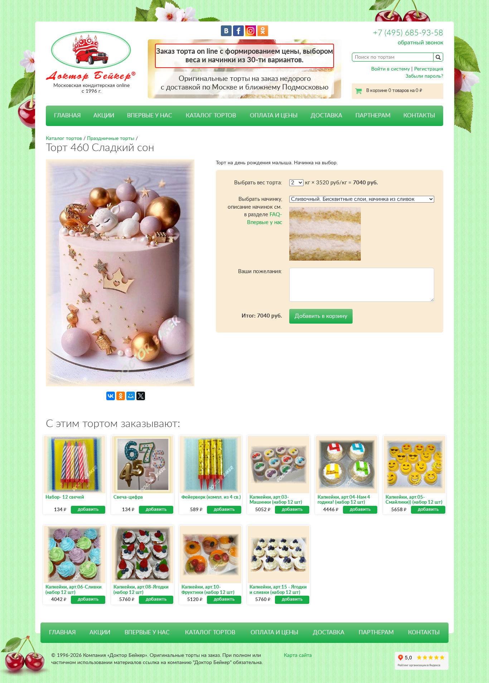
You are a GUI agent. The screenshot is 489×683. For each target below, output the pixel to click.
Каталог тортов (64, 138)
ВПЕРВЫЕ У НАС (149, 115)
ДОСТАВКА (326, 115)
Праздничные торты (110, 138)
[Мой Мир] (130, 396)
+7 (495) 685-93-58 (408, 33)
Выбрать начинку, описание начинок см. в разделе (255, 211)
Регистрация (428, 69)
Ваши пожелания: (260, 271)
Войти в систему (390, 69)
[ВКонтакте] (110, 396)
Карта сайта (298, 655)
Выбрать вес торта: (258, 182)
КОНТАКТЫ (419, 115)
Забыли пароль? (424, 76)
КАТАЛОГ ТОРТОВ (210, 632)
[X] (140, 396)
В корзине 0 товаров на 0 (394, 90)
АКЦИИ (103, 115)
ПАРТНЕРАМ (373, 115)
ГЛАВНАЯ (67, 115)
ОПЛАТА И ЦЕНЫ (273, 115)
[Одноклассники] (120, 396)
